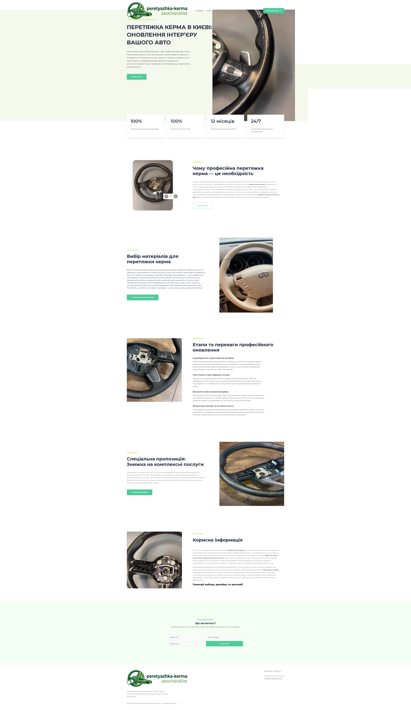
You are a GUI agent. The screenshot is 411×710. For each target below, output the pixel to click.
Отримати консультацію (142, 297)
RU (259, 11)
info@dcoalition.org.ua (273, 678)
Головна (199, 11)
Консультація (272, 11)
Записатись (136, 77)
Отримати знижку (139, 492)
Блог (209, 11)
